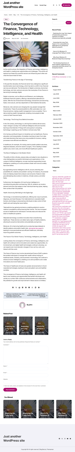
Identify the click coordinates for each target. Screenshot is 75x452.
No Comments (24, 38)
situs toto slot (64, 234)
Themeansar (50, 449)
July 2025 (56, 144)
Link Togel (60, 221)
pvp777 (54, 234)
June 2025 (56, 148)
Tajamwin (54, 177)
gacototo (54, 208)
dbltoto (59, 195)
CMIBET (65, 219)
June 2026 (56, 98)
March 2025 (56, 161)
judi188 (70, 201)
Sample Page (43, 5)
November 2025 (57, 127)
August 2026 (57, 90)
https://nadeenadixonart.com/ (60, 199)
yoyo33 (65, 216)
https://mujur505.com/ (65, 209)
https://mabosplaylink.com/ (59, 180)
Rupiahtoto (55, 209)
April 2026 (56, 106)
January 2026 (57, 119)
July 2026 (56, 94)
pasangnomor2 (61, 196)
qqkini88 (54, 221)
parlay (69, 188)
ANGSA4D (61, 177)
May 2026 (56, 102)
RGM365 (66, 193)
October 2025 (57, 131)
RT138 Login (63, 213)
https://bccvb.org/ (57, 186)
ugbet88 (54, 196)
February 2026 (57, 115)
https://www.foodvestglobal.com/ (61, 183)
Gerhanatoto (55, 227)
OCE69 (54, 226)
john (30, 305)
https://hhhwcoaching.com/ (59, 188)
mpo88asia (55, 223)
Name (5, 366)
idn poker (63, 231)
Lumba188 (67, 203)
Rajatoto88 (55, 190)
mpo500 (54, 185)
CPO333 (54, 193)
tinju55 (69, 213)
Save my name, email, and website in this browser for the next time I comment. (25, 386)
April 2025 (56, 156)
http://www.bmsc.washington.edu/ (61, 206)
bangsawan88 (58, 214)
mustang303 (65, 195)
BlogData (42, 449)
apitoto (54, 219)
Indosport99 (60, 203)
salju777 (58, 231)
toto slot (65, 201)
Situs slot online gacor (64, 208)
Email (5, 372)
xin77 (58, 213)
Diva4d (58, 191)
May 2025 (56, 152)
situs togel (60, 181)
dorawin (67, 223)
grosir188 (54, 201)
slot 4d (58, 234)
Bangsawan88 (67, 221)
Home (36, 5)
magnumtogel (56, 204)
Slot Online (62, 190)
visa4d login (55, 224)
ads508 (61, 232)
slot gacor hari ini (64, 224)
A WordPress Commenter (59, 77)
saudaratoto (58, 218)
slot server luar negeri (35, 228)
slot (70, 195)
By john (8, 38)
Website (5, 379)
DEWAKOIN (62, 223)
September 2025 (58, 136)
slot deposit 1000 (57, 211)
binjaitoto (67, 178)
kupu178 (60, 201)
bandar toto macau (57, 216)
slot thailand (60, 185)
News (6, 19)
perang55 (64, 211)
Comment (6, 344)
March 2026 (56, 110)
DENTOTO (59, 219)
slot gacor (67, 232)
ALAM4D (54, 195)
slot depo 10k (61, 178)
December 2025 (57, 123)
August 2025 (57, 140)
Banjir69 (54, 203)
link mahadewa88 (65, 191)
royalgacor (65, 218)
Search (54, 19)
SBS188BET (60, 193)
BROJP (64, 198)
